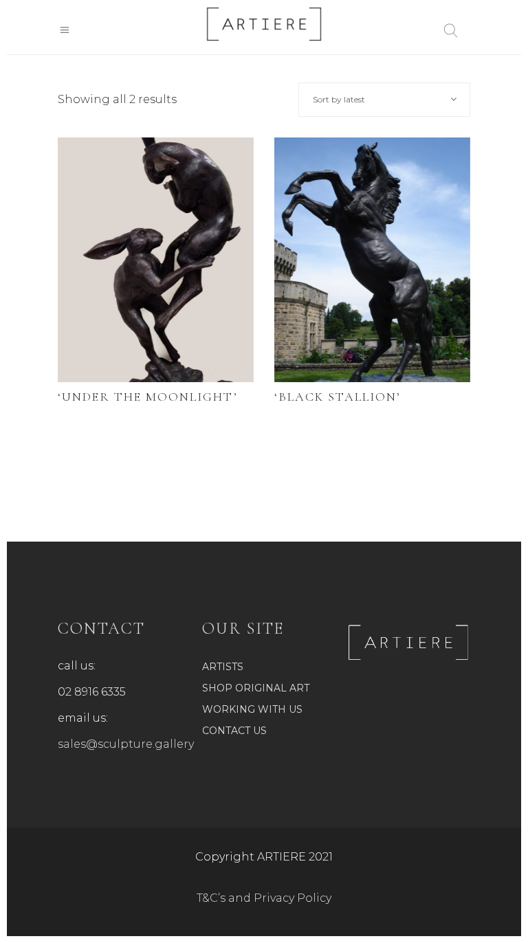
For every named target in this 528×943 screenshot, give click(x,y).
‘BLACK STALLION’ (337, 396)
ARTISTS (222, 667)
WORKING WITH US (252, 709)
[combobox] (384, 99)
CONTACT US (234, 730)
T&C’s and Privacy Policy (264, 898)
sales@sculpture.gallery (126, 744)
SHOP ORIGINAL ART (255, 688)
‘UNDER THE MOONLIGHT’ (148, 396)
